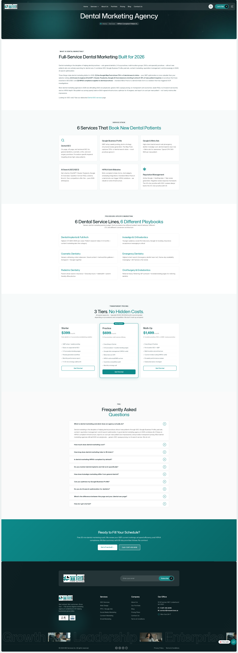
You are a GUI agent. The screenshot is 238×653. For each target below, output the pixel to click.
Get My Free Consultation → (119, 342)
